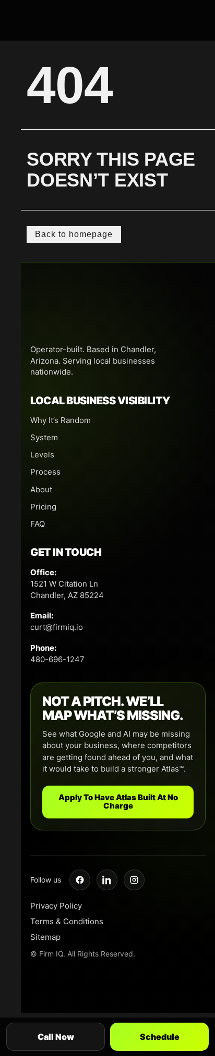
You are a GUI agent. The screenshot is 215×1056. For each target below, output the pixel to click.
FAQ (37, 524)
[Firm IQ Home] (118, 313)
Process (45, 472)
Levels (42, 454)
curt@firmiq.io (56, 627)
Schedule (160, 1037)
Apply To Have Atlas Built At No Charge (118, 801)
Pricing (43, 507)
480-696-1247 (57, 659)
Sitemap (45, 937)
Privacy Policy (56, 906)
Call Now (56, 1037)
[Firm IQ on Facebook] (79, 879)
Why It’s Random (60, 420)
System (44, 437)
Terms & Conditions (66, 921)
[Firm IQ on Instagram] (134, 879)
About (41, 489)
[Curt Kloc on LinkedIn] (107, 879)
